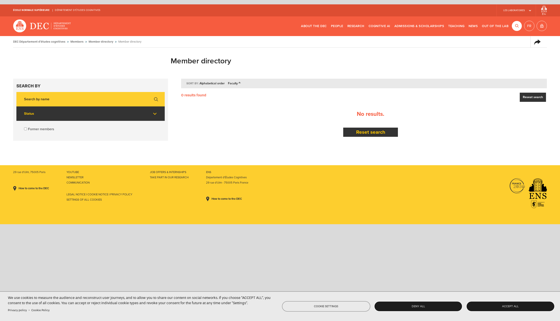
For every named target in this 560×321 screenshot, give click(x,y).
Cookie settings (326, 306)
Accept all (510, 306)
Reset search (370, 132)
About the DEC (314, 26)
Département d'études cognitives (77, 10)
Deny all (418, 306)
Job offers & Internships (168, 172)
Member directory (101, 41)
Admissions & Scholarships (419, 26)
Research (355, 26)
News (473, 26)
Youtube (72, 172)
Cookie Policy (40, 310)
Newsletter (75, 177)
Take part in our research (169, 177)
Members (77, 41)
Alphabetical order (212, 83)
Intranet (542, 26)
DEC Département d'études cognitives (42, 26)
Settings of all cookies (84, 199)
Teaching (456, 26)
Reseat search (533, 97)
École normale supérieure (31, 10)
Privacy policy (17, 310)
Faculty (234, 83)
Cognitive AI (379, 26)
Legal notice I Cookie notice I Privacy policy (99, 194)
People (337, 26)
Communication (78, 182)
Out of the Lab (495, 26)
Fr (529, 26)
